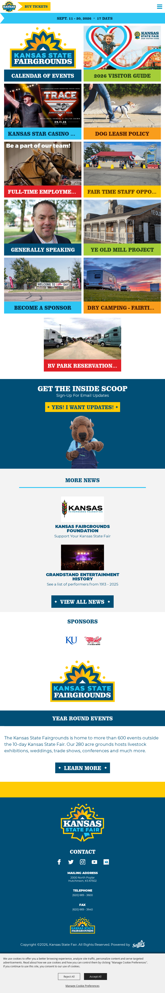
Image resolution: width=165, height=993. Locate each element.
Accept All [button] (95, 976)
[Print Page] (106, 862)
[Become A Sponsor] (42, 280)
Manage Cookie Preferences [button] (82, 985)
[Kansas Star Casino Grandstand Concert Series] (42, 106)
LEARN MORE (82, 768)
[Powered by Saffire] (139, 944)
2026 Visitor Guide (122, 75)
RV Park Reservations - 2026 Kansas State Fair (82, 365)
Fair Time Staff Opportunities (122, 191)
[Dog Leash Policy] (122, 106)
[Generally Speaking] (42, 222)
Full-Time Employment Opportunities (43, 191)
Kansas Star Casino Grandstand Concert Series (43, 133)
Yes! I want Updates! (83, 407)
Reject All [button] (69, 976)
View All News (82, 601)
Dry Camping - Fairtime (122, 307)
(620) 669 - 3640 (82, 909)
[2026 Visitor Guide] (122, 48)
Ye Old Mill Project (122, 249)
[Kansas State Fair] (9, 6)
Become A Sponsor (42, 307)
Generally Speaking (43, 249)
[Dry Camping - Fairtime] (122, 280)
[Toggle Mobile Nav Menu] (159, 6)
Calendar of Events (42, 75)
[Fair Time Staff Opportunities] (122, 164)
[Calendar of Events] (42, 48)
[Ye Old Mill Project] (122, 222)
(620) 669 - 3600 (82, 895)
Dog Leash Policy (122, 133)
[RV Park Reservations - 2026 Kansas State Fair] (82, 338)
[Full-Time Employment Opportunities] (42, 164)
